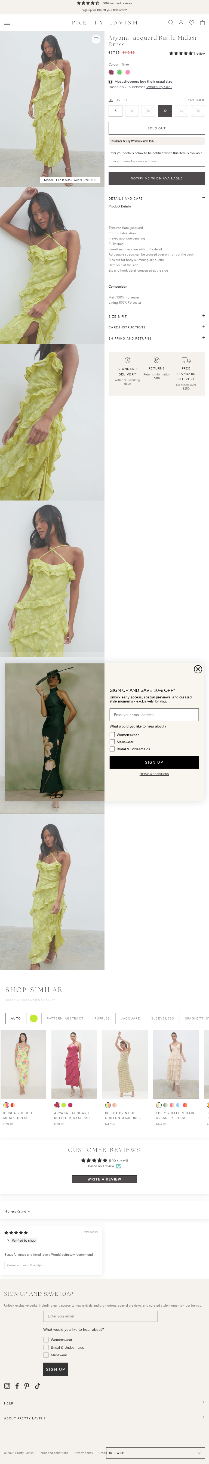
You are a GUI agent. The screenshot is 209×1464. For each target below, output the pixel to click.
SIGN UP (154, 762)
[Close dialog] (198, 669)
